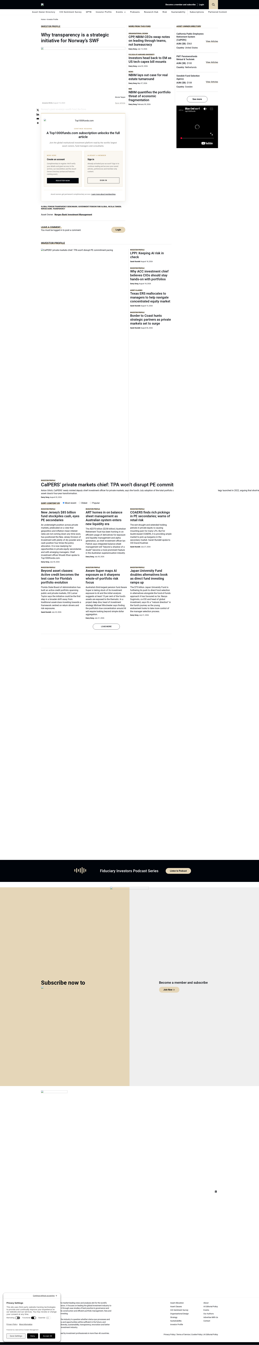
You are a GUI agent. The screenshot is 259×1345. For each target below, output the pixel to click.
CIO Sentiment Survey (70, 12)
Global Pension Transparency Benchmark (59, 207)
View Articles (212, 41)
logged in (57, 230)
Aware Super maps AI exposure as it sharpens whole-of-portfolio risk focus (103, 576)
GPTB (88, 12)
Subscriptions (197, 12)
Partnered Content (217, 12)
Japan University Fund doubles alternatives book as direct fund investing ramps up (149, 576)
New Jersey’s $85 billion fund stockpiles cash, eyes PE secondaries (60, 516)
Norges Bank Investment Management (73, 214)
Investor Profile (104, 12)
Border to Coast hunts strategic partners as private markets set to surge (150, 319)
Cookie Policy (196, 1334)
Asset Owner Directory (43, 12)
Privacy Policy (169, 1334)
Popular (96, 503)
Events (119, 12)
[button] (213, 4)
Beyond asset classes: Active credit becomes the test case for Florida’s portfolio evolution (60, 576)
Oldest (84, 503)
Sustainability (178, 12)
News (131, 72)
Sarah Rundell (135, 261)
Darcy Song (133, 49)
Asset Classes (136, 290)
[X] (38, 110)
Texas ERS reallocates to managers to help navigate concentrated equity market (150, 297)
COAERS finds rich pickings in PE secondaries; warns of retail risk (150, 516)
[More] (38, 123)
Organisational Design (138, 33)
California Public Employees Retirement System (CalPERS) (190, 37)
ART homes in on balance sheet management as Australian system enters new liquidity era (104, 518)
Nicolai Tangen (114, 207)
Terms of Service (183, 1334)
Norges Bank (46, 209)
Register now (63, 181)
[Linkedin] (38, 114)
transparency (59, 209)
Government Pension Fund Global (92, 207)
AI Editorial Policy (211, 1334)
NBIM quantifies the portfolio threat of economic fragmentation (150, 96)
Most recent (70, 503)
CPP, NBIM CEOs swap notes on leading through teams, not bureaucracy (149, 41)
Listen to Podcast (178, 871)
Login (201, 4)
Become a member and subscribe (181, 4)
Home (43, 19)
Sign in (103, 180)
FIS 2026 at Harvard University (141, 54)
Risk (165, 12)
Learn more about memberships (103, 194)
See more (197, 99)
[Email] (38, 119)
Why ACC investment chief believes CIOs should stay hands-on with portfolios (149, 275)
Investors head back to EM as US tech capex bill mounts (150, 60)
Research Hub (151, 12)
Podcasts (135, 12)
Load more (106, 626)
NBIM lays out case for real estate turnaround (148, 77)
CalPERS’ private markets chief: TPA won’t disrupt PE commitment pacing (120, 485)
